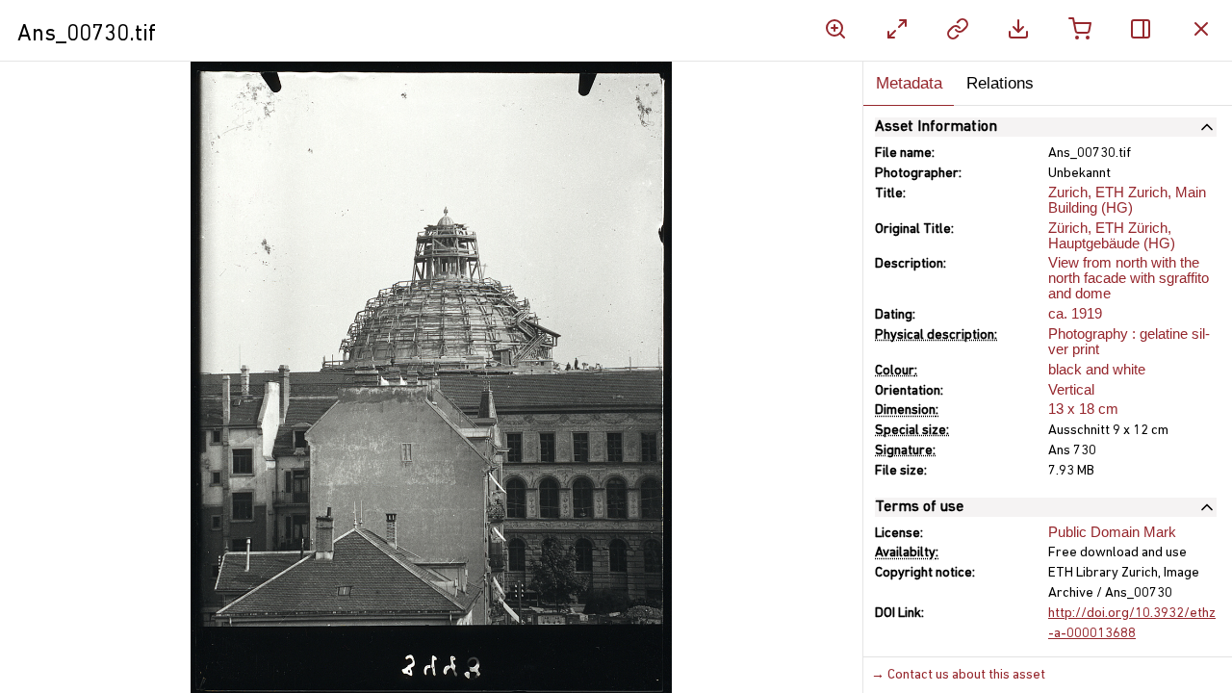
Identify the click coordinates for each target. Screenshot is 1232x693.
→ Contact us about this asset (958, 675)
